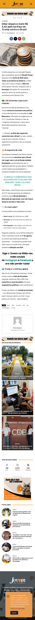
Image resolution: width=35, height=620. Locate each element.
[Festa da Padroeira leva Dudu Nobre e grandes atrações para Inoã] (6, 547)
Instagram (11, 260)
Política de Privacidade (17, 608)
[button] (31, 4)
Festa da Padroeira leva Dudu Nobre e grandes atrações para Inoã (22, 548)
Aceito (14, 613)
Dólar (13, 305)
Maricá (17, 373)
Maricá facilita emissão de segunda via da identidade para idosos (17, 412)
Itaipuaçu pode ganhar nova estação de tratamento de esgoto (17, 377)
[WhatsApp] (23, 39)
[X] (15, 39)
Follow (17, 464)
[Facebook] (11, 39)
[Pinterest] (19, 39)
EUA (24, 305)
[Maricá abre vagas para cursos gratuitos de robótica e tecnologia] (6, 559)
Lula (27, 305)
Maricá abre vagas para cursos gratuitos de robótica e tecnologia (23, 559)
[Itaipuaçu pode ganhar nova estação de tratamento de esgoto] (17, 363)
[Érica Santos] (3, 33)
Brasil (8, 305)
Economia (19, 18)
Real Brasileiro (6, 307)
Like (7, 464)
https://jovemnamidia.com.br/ (17, 330)
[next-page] (6, 454)
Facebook (25, 260)
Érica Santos (11, 33)
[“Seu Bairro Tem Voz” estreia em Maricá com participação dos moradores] (17, 433)
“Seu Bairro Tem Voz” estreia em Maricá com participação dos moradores (17, 447)
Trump (13, 307)
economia (18, 305)
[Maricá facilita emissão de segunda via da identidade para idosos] (17, 398)
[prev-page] (3, 454)
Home (14, 18)
